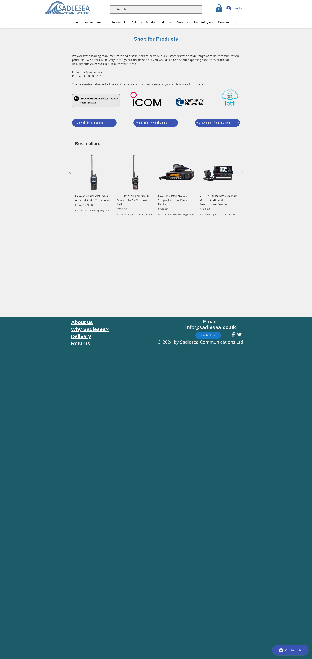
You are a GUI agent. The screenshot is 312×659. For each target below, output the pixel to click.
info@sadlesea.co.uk (210, 327)
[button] (219, 8)
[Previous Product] (70, 172)
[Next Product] (242, 172)
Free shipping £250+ (100, 210)
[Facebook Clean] (233, 334)
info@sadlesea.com (94, 72)
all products (195, 84)
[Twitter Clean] (239, 334)
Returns (80, 343)
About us (82, 322)
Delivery (81, 336)
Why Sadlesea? (90, 329)
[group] (156, 184)
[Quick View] (94, 172)
